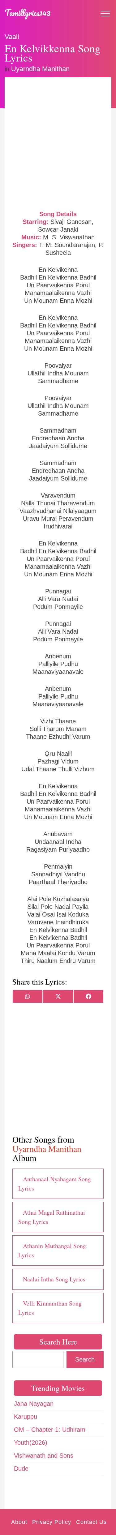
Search (85, 1359)
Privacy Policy (51, 1522)
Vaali (12, 37)
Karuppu (25, 1416)
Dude (21, 1468)
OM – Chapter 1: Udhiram (49, 1429)
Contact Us (91, 1522)
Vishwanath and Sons (43, 1455)
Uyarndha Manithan (40, 69)
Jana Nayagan (34, 1403)
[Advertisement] (58, 143)
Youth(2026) (30, 1442)
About (19, 1522)
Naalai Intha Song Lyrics (54, 1279)
